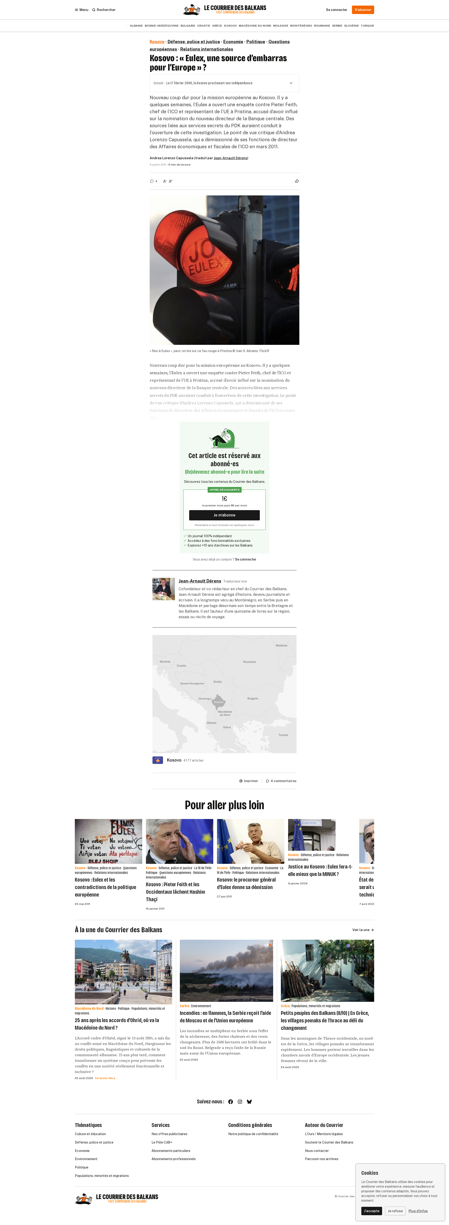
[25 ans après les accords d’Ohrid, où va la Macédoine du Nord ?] (123, 972)
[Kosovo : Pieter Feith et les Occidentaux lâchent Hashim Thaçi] (179, 841)
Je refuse (395, 1211)
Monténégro (301, 25)
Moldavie (280, 25)
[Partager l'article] (297, 181)
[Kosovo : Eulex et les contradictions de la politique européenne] (108, 841)
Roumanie (322, 25)
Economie (233, 41)
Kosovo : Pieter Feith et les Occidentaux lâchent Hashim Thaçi (175, 892)
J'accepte (371, 1211)
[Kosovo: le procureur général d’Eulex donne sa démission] (250, 841)
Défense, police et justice (194, 41)
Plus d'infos (418, 1211)
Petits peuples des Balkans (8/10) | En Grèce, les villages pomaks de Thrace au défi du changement (325, 1020)
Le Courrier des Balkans (235, 8)
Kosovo (230, 25)
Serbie (337, 25)
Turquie (367, 25)
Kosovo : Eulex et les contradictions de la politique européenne (105, 887)
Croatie (203, 25)
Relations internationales (206, 49)
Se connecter (245, 559)
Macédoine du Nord (255, 25)
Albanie (136, 25)
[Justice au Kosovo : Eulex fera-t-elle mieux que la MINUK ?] (312, 835)
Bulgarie (188, 25)
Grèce (217, 25)
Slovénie (351, 25)
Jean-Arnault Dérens (230, 158)
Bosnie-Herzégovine (162, 25)
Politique (255, 41)
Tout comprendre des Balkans (235, 12)
